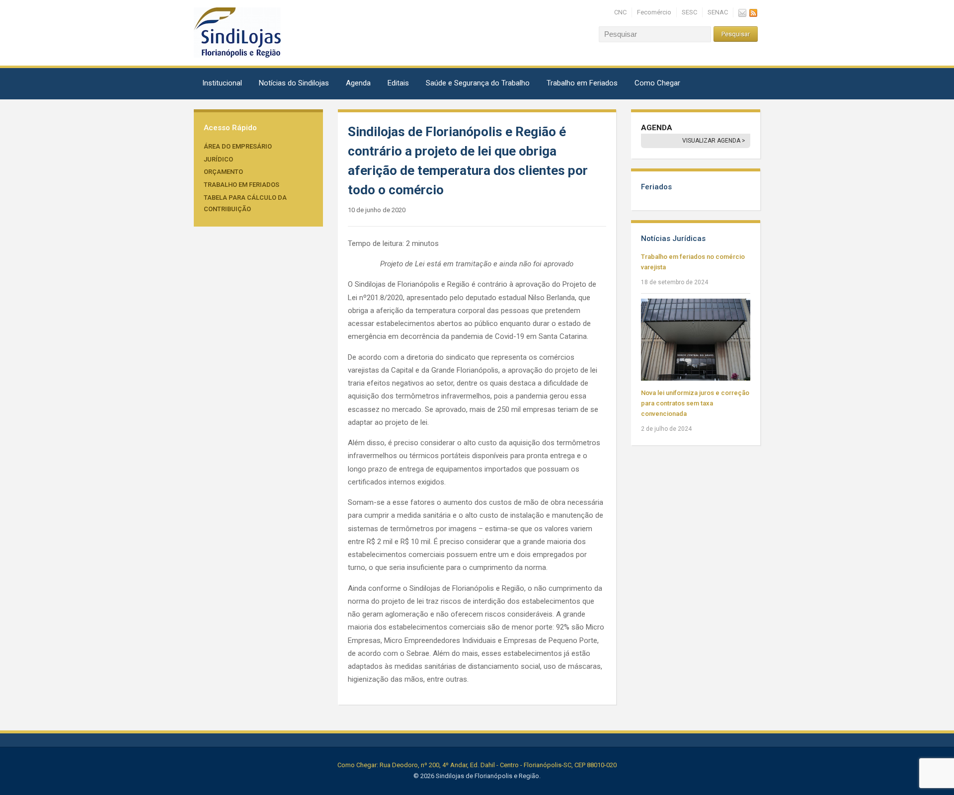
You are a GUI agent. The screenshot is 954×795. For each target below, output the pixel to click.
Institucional (222, 83)
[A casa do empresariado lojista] (237, 32)
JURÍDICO (218, 159)
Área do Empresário (238, 146)
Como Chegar (657, 83)
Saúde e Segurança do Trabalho (478, 83)
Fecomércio (654, 12)
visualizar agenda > (713, 140)
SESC (689, 12)
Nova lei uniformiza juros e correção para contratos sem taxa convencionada (695, 403)
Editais (398, 83)
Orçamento (223, 171)
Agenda (358, 83)
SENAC (718, 12)
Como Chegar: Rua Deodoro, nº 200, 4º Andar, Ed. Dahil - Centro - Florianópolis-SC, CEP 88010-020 (477, 765)
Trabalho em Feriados (582, 83)
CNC (620, 12)
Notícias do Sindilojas (294, 83)
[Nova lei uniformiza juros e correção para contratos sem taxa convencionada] (695, 339)
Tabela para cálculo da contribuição (245, 203)
